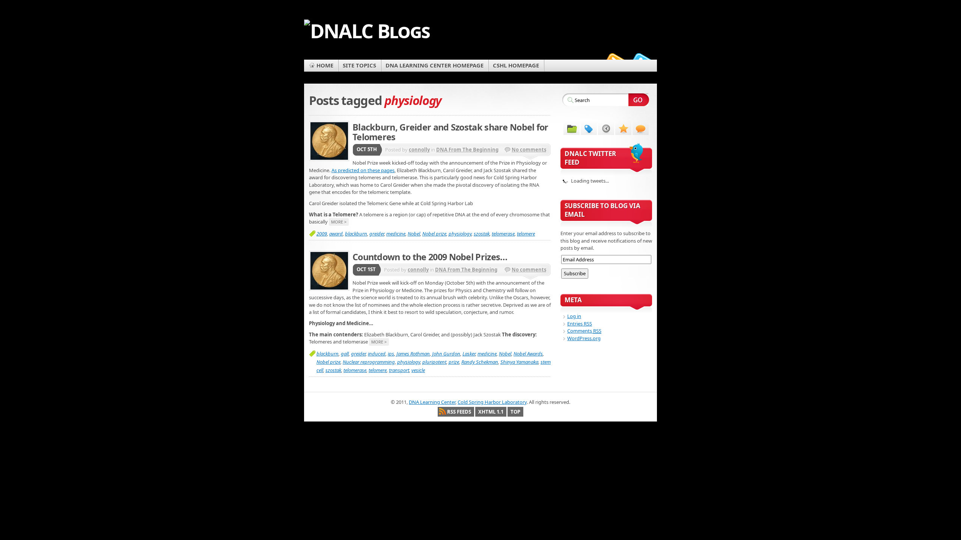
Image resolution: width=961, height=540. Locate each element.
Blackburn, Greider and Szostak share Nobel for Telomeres (450, 132)
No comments (529, 149)
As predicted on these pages (363, 170)
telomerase (503, 233)
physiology (460, 233)
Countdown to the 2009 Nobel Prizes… (429, 257)
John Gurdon (446, 353)
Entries (579, 323)
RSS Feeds (459, 411)
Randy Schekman (479, 361)
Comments (584, 330)
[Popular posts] (623, 128)
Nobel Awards (528, 353)
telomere (526, 233)
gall (345, 353)
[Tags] (589, 128)
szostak (482, 233)
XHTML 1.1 (490, 411)
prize (454, 361)
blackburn (356, 233)
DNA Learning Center (432, 402)
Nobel (414, 233)
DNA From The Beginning (467, 149)
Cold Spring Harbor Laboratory (492, 402)
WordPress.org (584, 338)
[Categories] (571, 128)
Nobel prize (434, 233)
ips (391, 353)
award (336, 233)
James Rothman (413, 353)
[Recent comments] (641, 128)
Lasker (468, 353)
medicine (395, 233)
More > (338, 222)
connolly (419, 149)
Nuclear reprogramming (369, 361)
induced (377, 353)
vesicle (418, 370)
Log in (574, 316)
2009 (321, 233)
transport (399, 370)
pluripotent (434, 361)
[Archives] (606, 128)
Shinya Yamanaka (519, 361)
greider (376, 233)
